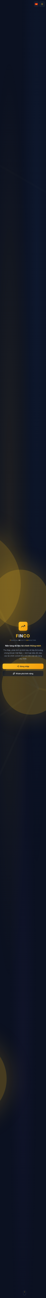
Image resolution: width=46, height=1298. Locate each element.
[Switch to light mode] (42, 4)
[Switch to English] (36, 4)
